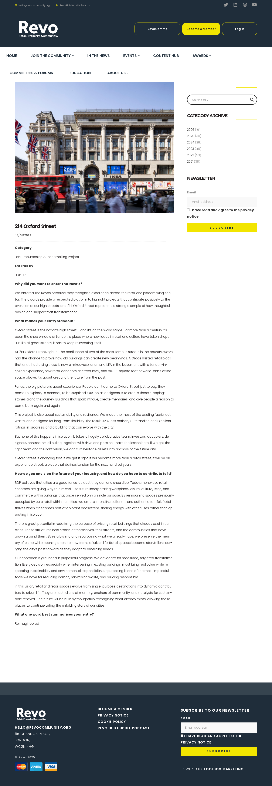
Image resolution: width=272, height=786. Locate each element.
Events (130, 55)
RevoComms (157, 29)
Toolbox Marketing (224, 769)
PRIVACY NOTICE (113, 715)
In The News (98, 55)
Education (80, 72)
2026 (190, 130)
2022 (190, 155)
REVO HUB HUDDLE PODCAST (124, 728)
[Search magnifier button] (252, 100)
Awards (201, 55)
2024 (190, 142)
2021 (190, 161)
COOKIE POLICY (112, 721)
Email (191, 192)
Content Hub (166, 55)
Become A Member (201, 29)
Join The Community (51, 55)
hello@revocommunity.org (43, 727)
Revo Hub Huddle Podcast (75, 5)
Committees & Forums (32, 72)
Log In (239, 29)
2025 (190, 136)
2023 (190, 149)
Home (11, 55)
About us (116, 72)
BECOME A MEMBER (115, 709)
